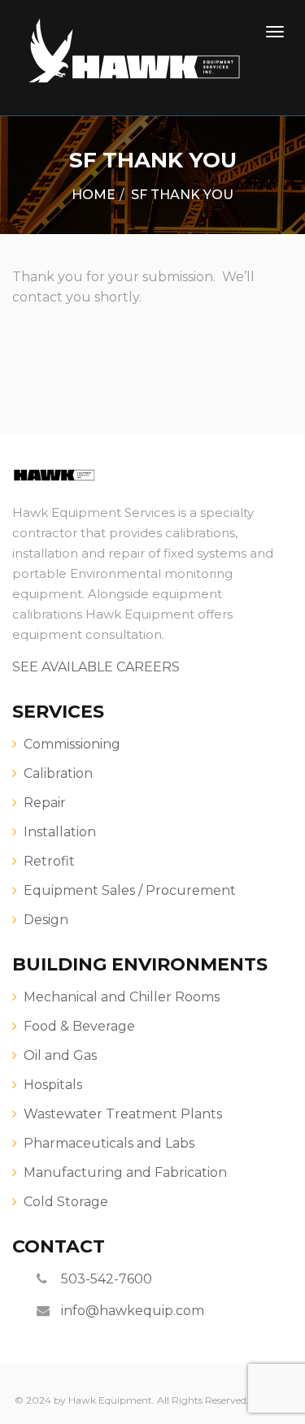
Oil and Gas (60, 1055)
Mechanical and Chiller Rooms (122, 997)
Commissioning (72, 744)
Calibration (58, 773)
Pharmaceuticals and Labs (109, 1143)
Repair (45, 802)
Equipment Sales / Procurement (130, 890)
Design (46, 919)
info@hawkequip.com (132, 1310)
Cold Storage (66, 1201)
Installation (60, 832)
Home (93, 194)
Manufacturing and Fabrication (125, 1172)
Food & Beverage (79, 1026)
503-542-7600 (106, 1279)
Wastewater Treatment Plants (123, 1114)
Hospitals (53, 1084)
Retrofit (49, 861)
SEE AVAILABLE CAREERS (96, 667)
